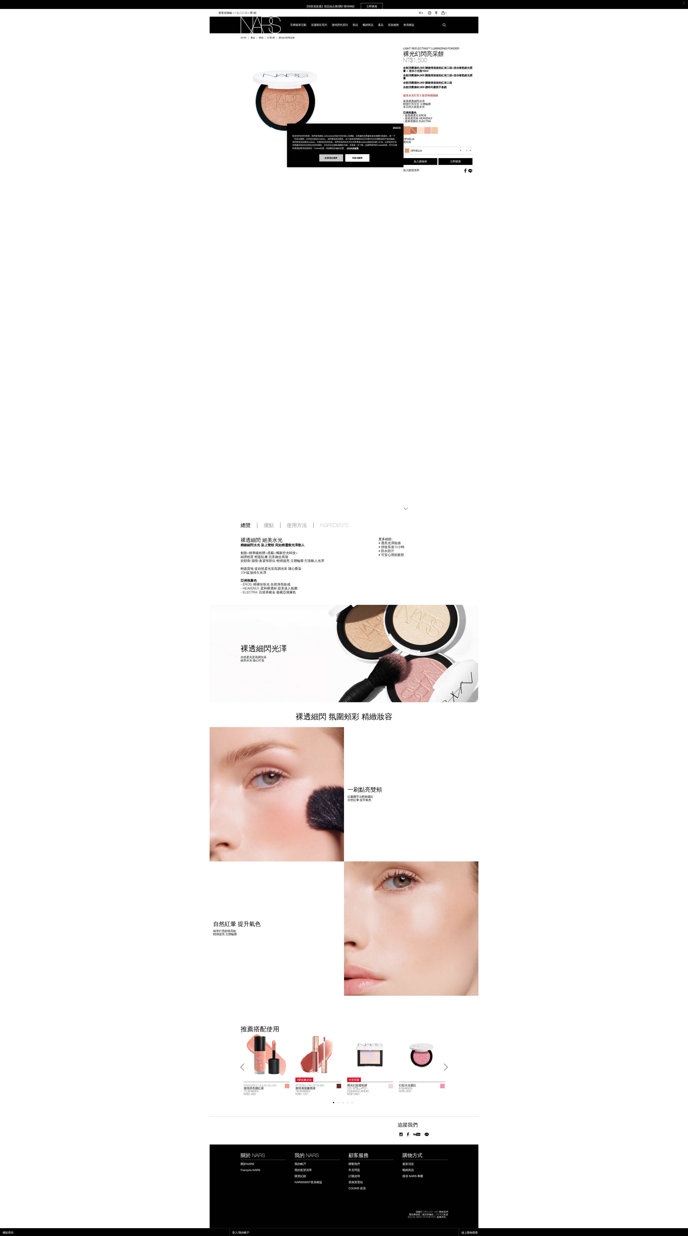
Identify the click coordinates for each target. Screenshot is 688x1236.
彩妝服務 (393, 24)
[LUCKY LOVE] (442, 1086)
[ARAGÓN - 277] (339, 1086)
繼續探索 (397, 127)
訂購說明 (354, 1176)
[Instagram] (401, 1134)
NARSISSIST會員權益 (308, 1182)
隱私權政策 (414, 1214)
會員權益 (408, 24)
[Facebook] (408, 1134)
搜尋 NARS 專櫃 (412, 1176)
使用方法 (297, 525)
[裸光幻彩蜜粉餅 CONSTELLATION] (370, 1055)
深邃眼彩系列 (319, 24)
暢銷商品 (368, 24)
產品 (380, 24)
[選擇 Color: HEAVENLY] (427, 130)
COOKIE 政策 (357, 1188)
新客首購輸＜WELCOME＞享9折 (238, 12)
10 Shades (251, 1091)
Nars (244, 37)
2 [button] (340, 1104)
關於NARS (247, 1163)
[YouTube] (416, 1134)
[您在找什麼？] (445, 25)
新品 (355, 24)
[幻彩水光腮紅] (422, 1055)
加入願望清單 (411, 170)
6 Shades (405, 1088)
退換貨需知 (355, 1182)
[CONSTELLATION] (390, 1086)
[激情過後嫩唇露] (318, 1055)
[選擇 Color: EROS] (420, 130)
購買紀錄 (300, 1176)
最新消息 (408, 1163)
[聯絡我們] (429, 13)
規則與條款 (428, 1214)
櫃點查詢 (8, 1232)
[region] (345, 145)
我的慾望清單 (303, 1170)
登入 (421, 12)
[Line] (427, 1134)
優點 (269, 525)
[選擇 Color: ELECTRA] (434, 130)
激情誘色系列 (340, 24)
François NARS (250, 1170)
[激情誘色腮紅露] (266, 1055)
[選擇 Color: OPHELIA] (407, 130)
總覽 (246, 525)
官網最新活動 (298, 24)
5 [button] (354, 1104)
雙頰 (261, 37)
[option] (266, 1064)
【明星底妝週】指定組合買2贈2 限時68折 (341, 6)
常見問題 (354, 1170)
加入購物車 (420, 161)
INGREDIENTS (334, 525)
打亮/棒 (271, 37)
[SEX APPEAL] (287, 1086)
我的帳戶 (300, 1163)
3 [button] (344, 1104)
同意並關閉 (357, 157)
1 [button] (335, 1104)
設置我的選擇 (331, 157)
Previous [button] (242, 1067)
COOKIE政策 (442, 1214)
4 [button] (349, 1104)
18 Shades (302, 1091)
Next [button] (445, 1067)
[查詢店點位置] (436, 13)
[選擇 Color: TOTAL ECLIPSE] (413, 130)
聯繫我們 (354, 1163)
